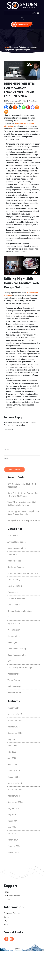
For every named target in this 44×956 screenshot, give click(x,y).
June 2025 (12, 745)
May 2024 (11, 827)
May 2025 (11, 752)
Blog (6, 925)
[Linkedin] (19, 107)
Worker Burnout (14, 692)
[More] (6, 112)
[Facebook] (6, 107)
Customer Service (15, 567)
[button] (34, 13)
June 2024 (12, 821)
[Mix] (37, 107)
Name (7, 449)
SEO (9, 661)
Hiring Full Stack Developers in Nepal (23, 520)
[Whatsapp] (24, 107)
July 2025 (11, 739)
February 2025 (13, 771)
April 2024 (11, 833)
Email (6, 459)
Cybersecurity (13, 579)
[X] (11, 107)
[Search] (22, 18)
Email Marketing (14, 586)
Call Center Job (14, 561)
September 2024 (14, 802)
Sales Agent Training (16, 649)
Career (6, 917)
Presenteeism (13, 630)
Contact (7, 899)
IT (8, 617)
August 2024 (13, 808)
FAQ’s (6, 921)
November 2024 (14, 789)
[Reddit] (15, 107)
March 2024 (12, 840)
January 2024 (13, 852)
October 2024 (13, 796)
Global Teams (13, 605)
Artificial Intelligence (16, 542)
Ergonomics (12, 592)
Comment (8, 430)
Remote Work (13, 636)
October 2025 (13, 727)
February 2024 (13, 846)
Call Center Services (12, 896)
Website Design (14, 686)
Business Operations (16, 548)
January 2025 (13, 777)
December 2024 (14, 783)
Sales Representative (17, 655)
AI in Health (12, 535)
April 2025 (11, 758)
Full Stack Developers (17, 598)
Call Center (12, 554)
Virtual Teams (13, 680)
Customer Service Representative (22, 573)
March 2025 (12, 764)
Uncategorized (14, 674)
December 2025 (14, 714)
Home (6, 47)
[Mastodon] (33, 107)
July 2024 (11, 814)
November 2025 (14, 720)
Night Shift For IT (15, 623)
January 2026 (13, 708)
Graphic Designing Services (19, 611)
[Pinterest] (28, 107)
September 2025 (14, 733)
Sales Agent (12, 642)
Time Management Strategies (20, 667)
